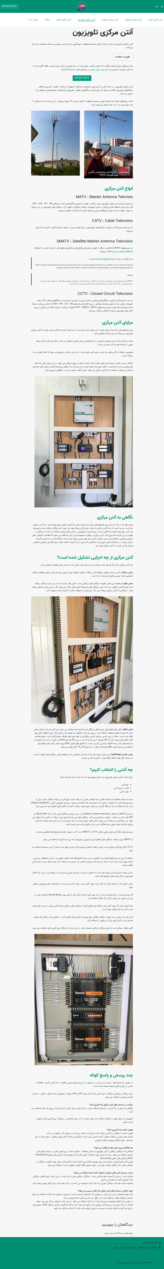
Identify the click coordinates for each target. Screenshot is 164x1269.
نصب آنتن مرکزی (155, 19)
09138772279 (9, 6)
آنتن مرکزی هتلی (63, 19)
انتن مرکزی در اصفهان (96, 1082)
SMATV (129, 251)
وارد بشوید (108, 1233)
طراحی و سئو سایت (124, 1262)
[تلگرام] (157, 6)
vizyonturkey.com (107, 259)
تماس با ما (33, 19)
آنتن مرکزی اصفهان (133, 19)
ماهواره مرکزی (118, 251)
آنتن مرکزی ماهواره (110, 19)
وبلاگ (47, 19)
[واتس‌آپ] (162, 6)
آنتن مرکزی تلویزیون (86, 19)
